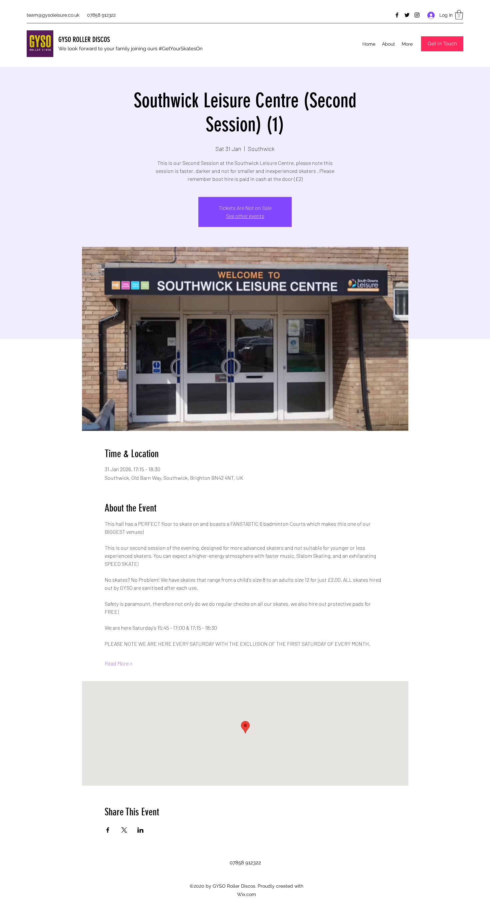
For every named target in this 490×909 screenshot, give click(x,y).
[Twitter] (407, 15)
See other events (245, 216)
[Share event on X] (124, 830)
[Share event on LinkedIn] (140, 830)
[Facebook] (397, 15)
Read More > (118, 663)
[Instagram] (417, 15)
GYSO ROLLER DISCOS (84, 39)
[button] (459, 15)
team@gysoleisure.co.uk (53, 15)
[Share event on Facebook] (108, 830)
